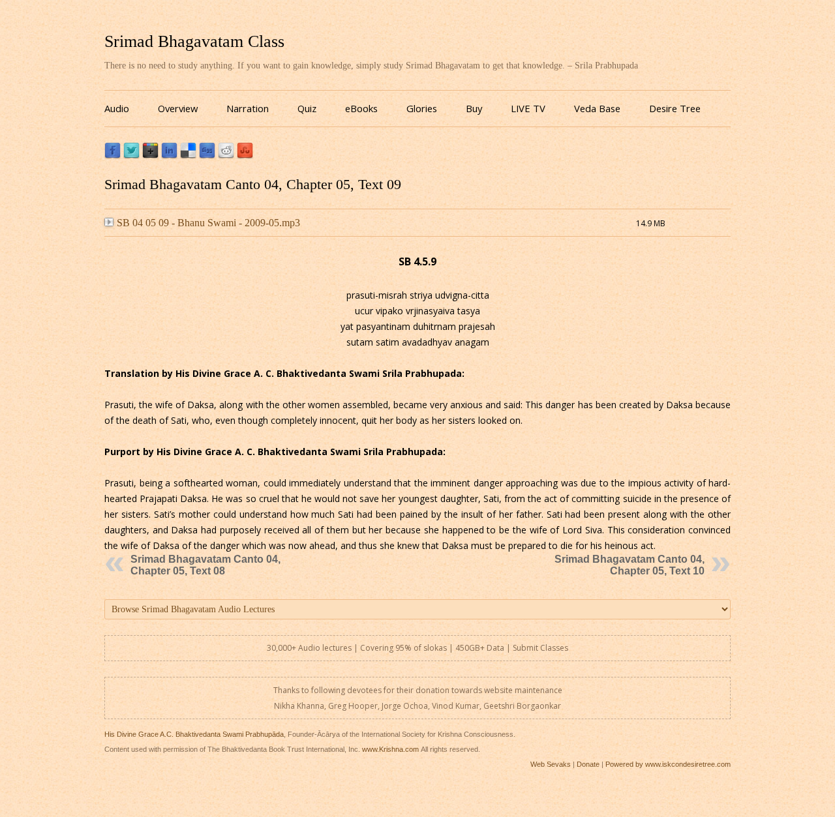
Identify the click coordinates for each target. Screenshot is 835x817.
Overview (178, 108)
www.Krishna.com (390, 749)
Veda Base (597, 108)
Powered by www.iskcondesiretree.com (668, 764)
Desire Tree (675, 108)
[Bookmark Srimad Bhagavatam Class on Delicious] (188, 155)
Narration (247, 108)
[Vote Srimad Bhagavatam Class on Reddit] (226, 155)
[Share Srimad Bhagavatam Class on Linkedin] (169, 155)
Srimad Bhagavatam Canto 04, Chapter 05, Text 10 (629, 565)
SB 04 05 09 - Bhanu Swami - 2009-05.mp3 (208, 222)
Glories (421, 108)
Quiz (306, 108)
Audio (116, 108)
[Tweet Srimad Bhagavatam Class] (131, 155)
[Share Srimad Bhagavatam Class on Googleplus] (150, 155)
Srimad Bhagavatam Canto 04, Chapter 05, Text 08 (205, 565)
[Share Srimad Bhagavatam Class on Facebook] (112, 155)
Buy (474, 108)
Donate (588, 764)
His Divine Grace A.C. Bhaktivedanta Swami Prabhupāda (194, 734)
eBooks (361, 108)
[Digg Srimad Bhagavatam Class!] (207, 155)
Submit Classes (540, 647)
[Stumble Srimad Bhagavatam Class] (245, 155)
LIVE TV (528, 108)
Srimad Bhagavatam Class (194, 41)
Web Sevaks (550, 764)
